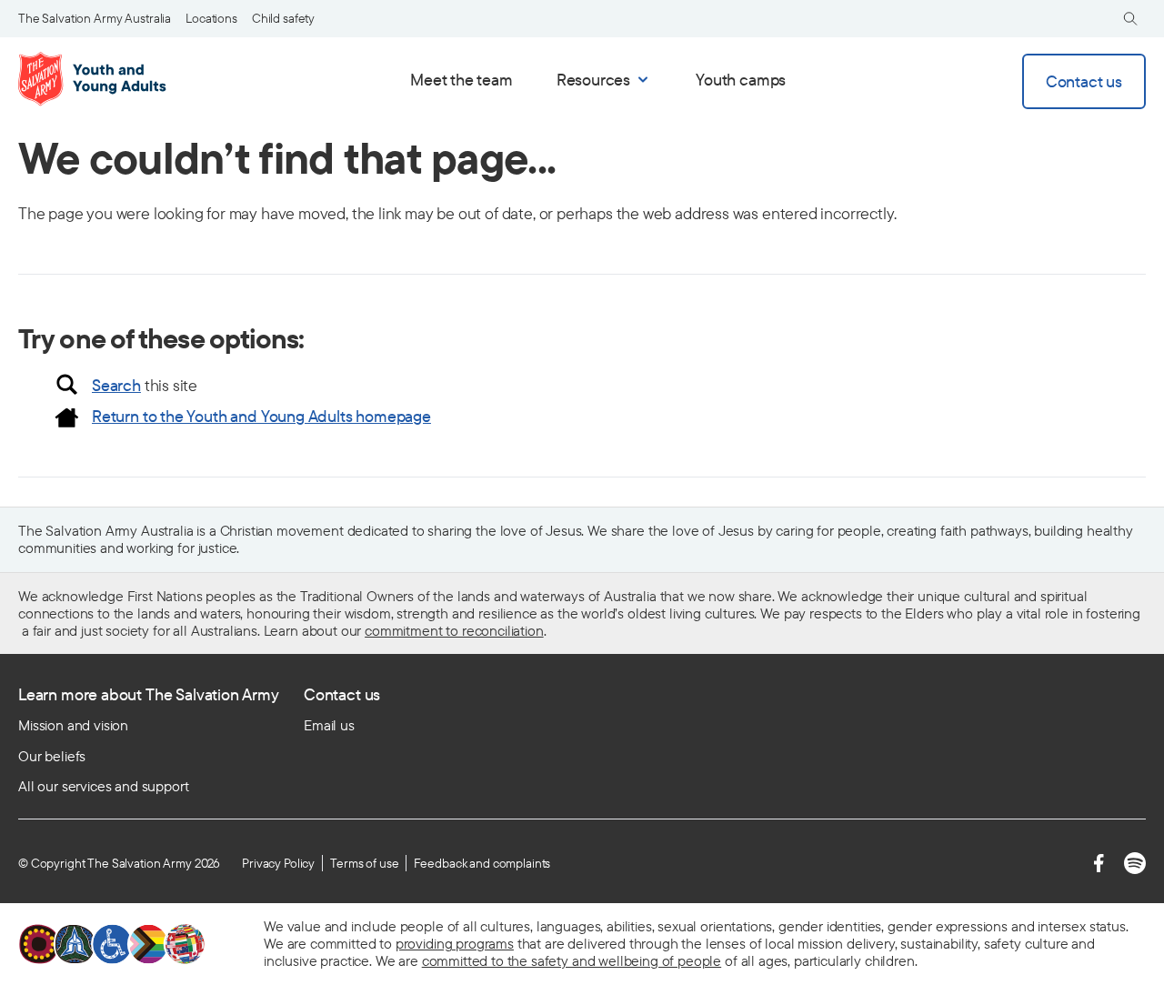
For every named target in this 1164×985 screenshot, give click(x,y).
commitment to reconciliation (454, 630)
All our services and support (103, 786)
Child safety (283, 18)
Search (116, 385)
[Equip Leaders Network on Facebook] (1098, 863)
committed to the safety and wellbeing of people (571, 960)
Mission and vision (73, 725)
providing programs (455, 943)
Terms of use (364, 863)
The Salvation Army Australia (94, 18)
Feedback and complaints (482, 863)
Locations (211, 18)
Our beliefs (51, 756)
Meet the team (461, 79)
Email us (329, 725)
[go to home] (96, 79)
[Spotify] (1135, 863)
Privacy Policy (278, 863)
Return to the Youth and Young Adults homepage (261, 416)
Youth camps (741, 79)
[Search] (1130, 19)
